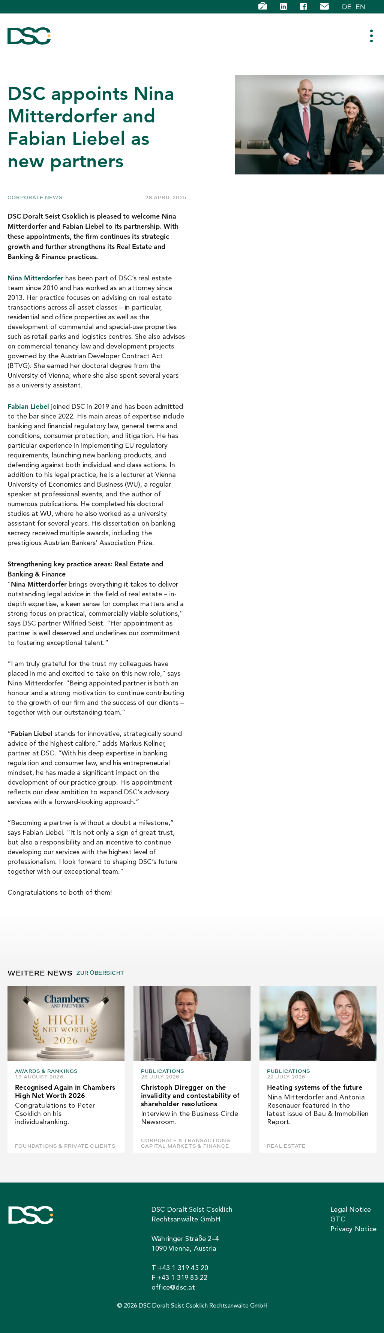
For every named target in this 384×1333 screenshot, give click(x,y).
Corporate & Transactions (185, 1140)
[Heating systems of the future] (318, 1023)
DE (347, 6)
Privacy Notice (353, 1229)
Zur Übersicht (100, 973)
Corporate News (35, 197)
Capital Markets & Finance (185, 1146)
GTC (337, 1219)
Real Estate (286, 1146)
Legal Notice (350, 1209)
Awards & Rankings (46, 1071)
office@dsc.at (173, 1287)
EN (360, 6)
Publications (162, 1071)
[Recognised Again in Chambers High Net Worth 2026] (66, 1023)
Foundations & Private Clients (65, 1146)
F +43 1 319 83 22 (179, 1278)
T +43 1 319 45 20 (180, 1268)
